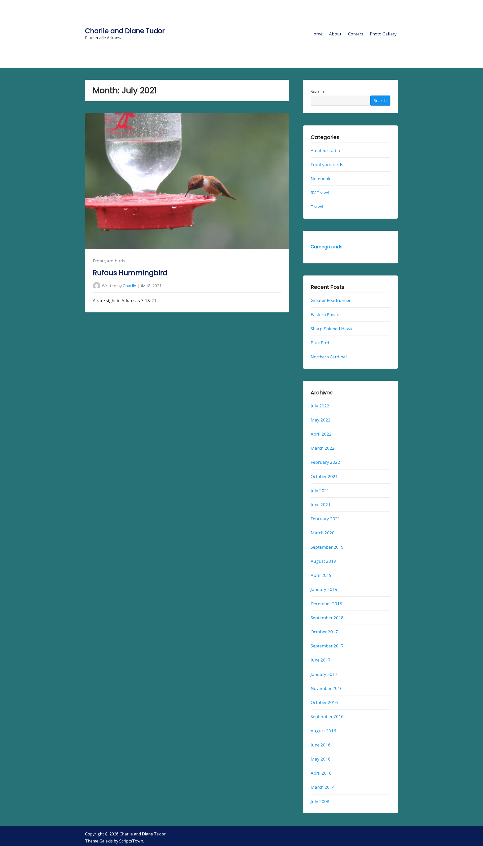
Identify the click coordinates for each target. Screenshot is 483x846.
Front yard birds (109, 261)
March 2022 (323, 448)
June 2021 (321, 504)
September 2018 (327, 618)
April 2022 (321, 434)
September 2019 (327, 547)
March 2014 (323, 787)
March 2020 (323, 533)
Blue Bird (320, 343)
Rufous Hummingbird (130, 273)
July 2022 (320, 406)
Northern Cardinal (329, 357)
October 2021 (324, 476)
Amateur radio (325, 150)
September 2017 (327, 646)
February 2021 (325, 519)
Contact (355, 34)
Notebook (320, 178)
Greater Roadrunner (331, 300)
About (335, 34)
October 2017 (324, 632)
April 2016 (321, 773)
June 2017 (321, 660)
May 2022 (321, 420)
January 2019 (324, 589)
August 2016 (323, 731)
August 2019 (323, 561)
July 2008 (320, 801)
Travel (317, 207)
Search (317, 92)
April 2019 (321, 575)
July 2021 (320, 490)
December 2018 (326, 603)
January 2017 (324, 674)
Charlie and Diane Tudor (125, 30)
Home (316, 34)
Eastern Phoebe (326, 314)
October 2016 (324, 702)
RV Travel (320, 193)
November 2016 (327, 688)
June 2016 (321, 745)
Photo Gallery (383, 34)
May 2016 (321, 759)
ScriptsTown (131, 841)
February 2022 (325, 462)
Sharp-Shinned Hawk (331, 329)
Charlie (129, 286)
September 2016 (327, 717)
